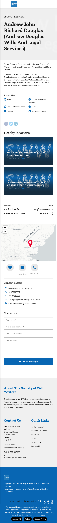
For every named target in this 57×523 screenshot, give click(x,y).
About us (35, 434)
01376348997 (14, 292)
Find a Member (37, 427)
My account (36, 442)
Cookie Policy (40, 519)
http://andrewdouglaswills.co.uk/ (22, 303)
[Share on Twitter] (11, 124)
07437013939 (14, 296)
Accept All (16, 519)
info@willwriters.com (17, 457)
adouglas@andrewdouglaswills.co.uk (24, 300)
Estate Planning (14, 16)
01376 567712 (14, 159)
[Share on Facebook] (6, 124)
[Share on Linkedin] (16, 124)
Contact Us (36, 446)
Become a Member (39, 430)
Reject (27, 519)
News (33, 438)
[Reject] (53, 513)
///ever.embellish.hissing (14, 447)
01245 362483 (14, 189)
